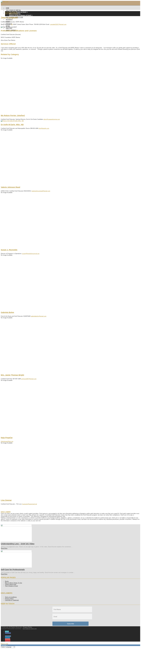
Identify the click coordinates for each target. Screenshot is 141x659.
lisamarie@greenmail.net (29, 504)
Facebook (8, 633)
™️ (18, 12)
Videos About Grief (10, 584)
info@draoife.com (44, 128)
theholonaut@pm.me (7, 441)
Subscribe (70, 624)
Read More (4, 548)
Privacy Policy (9, 598)
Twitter (7, 631)
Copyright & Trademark (12, 600)
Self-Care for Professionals (13, 570)
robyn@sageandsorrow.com (51, 119)
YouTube (7, 639)
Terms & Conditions (11, 597)
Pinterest (7, 641)
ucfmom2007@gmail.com (28, 379)
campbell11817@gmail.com (58, 24)
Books (7, 581)
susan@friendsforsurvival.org (30, 253)
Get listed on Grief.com (30, 628)
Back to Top (4, 643)
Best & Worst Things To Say (13, 583)
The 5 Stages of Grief (11, 586)
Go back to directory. (11, 12)
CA (12, 24)
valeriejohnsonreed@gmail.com (40, 191)
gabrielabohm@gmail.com (38, 316)
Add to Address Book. (11, 13)
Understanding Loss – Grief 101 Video (17, 544)
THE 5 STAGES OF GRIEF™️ (13, 10)
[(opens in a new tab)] (16, 526)
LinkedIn (7, 637)
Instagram (8, 636)
